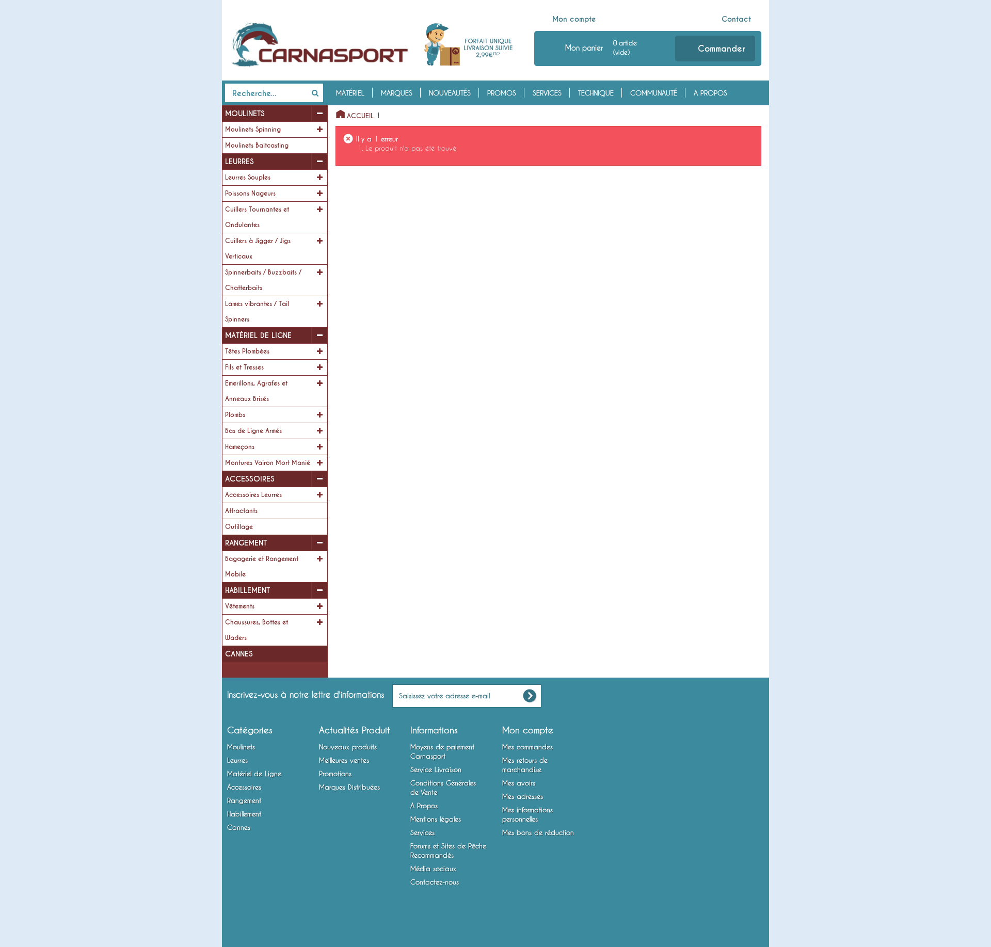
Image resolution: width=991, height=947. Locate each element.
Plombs (235, 415)
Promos (501, 93)
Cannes (239, 654)
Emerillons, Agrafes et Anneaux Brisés (256, 391)
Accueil (360, 116)
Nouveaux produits (348, 747)
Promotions (335, 773)
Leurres (239, 161)
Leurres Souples (247, 177)
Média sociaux (433, 868)
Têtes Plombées (247, 351)
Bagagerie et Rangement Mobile (261, 567)
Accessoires (250, 479)
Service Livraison (435, 769)
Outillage (239, 527)
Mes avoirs (518, 783)
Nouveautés (450, 93)
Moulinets (245, 113)
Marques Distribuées (349, 787)
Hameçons (239, 447)
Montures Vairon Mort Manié (267, 463)
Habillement (247, 590)
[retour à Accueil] (337, 111)
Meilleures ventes (344, 760)
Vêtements (239, 606)
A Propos (710, 93)
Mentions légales (435, 819)
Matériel (350, 93)
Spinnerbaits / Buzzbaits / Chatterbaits (263, 280)
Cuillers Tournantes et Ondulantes (257, 217)
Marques (396, 93)
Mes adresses (522, 796)
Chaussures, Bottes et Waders (256, 630)
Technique (596, 93)
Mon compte (574, 19)
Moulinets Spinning (253, 129)
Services (547, 93)
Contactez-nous (434, 882)
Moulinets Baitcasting (257, 145)
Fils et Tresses (244, 367)
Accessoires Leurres (253, 495)
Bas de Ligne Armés (253, 431)
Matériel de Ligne (258, 335)
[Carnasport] (320, 45)
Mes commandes (527, 747)
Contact (736, 19)
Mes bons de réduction (538, 832)
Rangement (246, 543)
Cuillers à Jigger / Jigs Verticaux (258, 249)
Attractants (241, 511)
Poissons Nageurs (250, 193)
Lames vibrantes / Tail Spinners (257, 312)
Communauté (653, 93)
